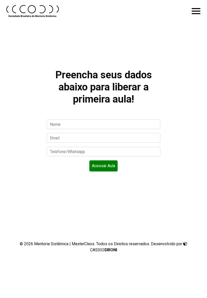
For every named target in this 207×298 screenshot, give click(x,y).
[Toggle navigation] (196, 11)
